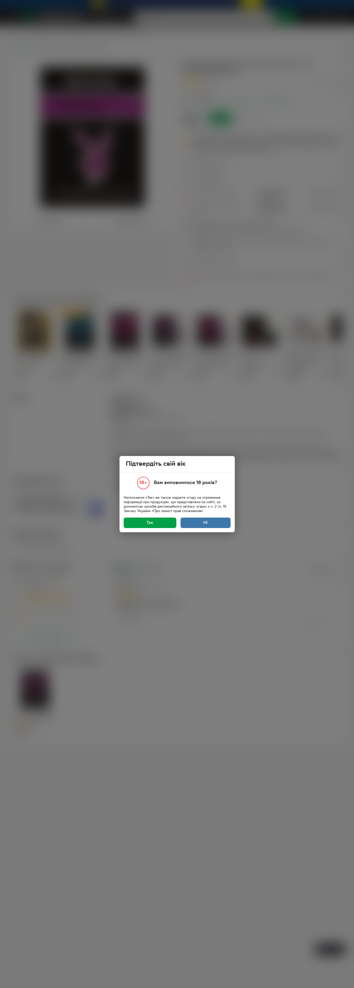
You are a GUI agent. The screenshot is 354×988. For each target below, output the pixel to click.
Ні (205, 523)
